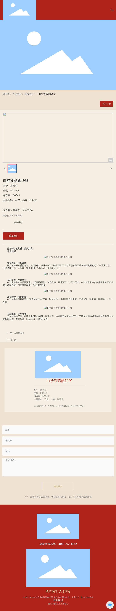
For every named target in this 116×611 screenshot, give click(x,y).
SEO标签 (89, 597)
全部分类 (106, 104)
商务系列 (29, 94)
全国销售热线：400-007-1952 (58, 543)
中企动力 (75, 597)
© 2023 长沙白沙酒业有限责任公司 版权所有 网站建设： (47, 597)
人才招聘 (64, 591)
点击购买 (11, 251)
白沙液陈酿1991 (59, 380)
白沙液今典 (19, 333)
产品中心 (17, 94)
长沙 (83, 597)
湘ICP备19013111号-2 (58, 604)
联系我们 (51, 591)
